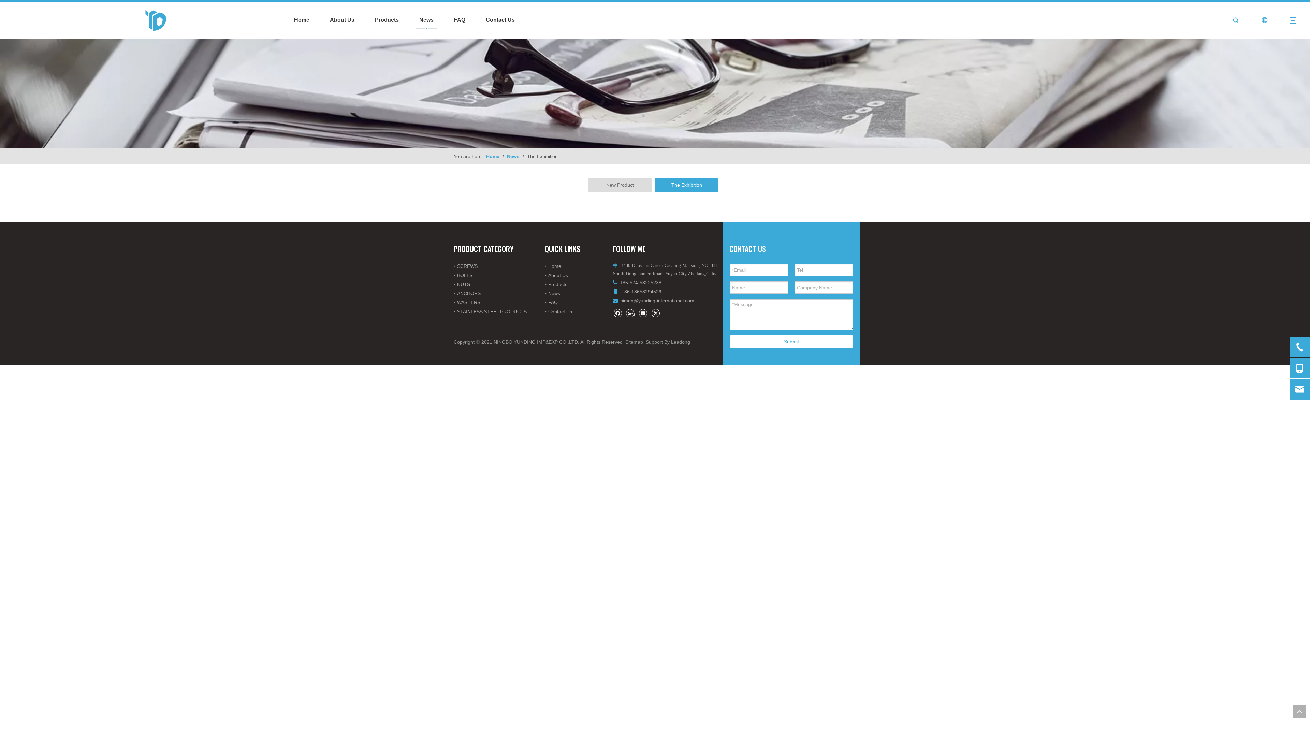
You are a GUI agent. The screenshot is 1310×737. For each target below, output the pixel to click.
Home (301, 20)
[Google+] (630, 313)
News (426, 20)
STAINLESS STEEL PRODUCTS (492, 311)
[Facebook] (617, 313)
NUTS (463, 284)
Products (387, 20)
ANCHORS (469, 293)
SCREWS (467, 266)
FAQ (459, 20)
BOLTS (464, 275)
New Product (620, 185)
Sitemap (634, 342)
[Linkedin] (643, 313)
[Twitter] (655, 313)
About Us (342, 20)
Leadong (680, 342)
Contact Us (500, 20)
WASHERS (468, 302)
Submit (791, 341)
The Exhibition (686, 185)
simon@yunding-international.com (657, 300)
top (1299, 711)
